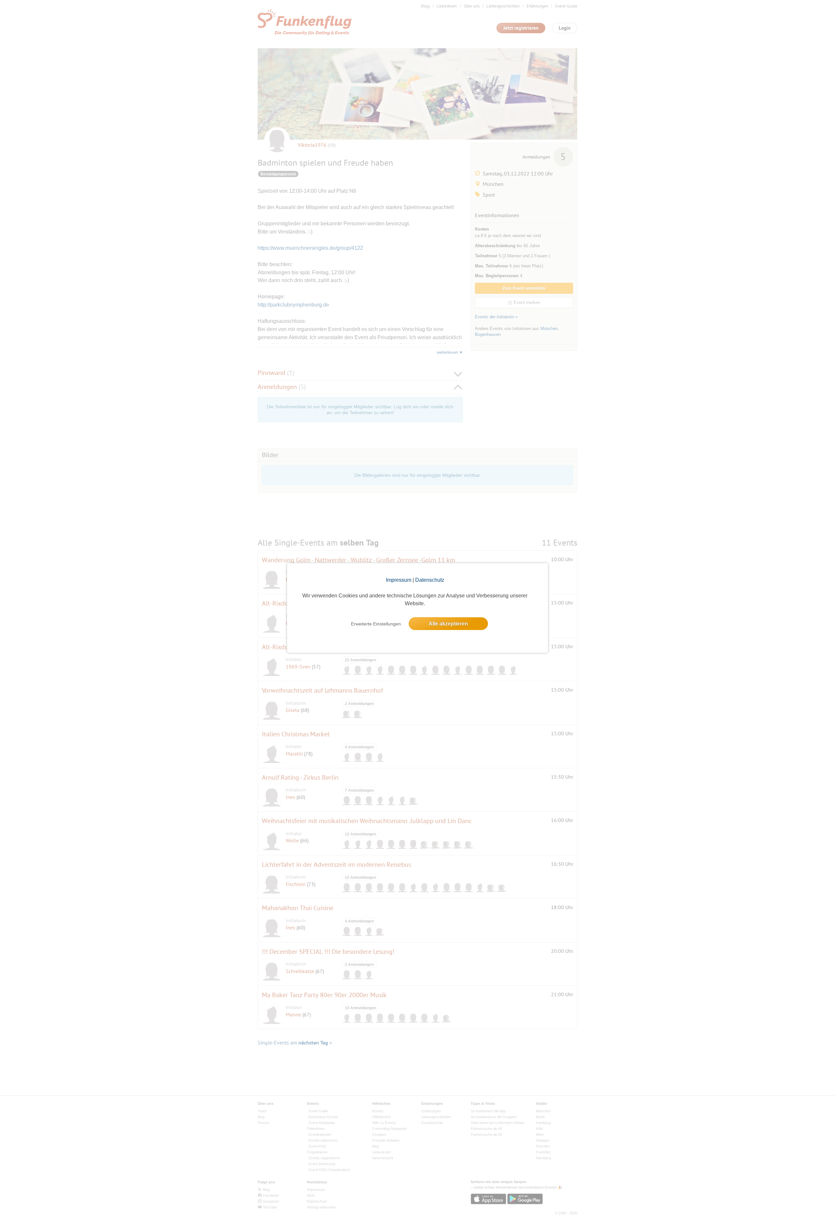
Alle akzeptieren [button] (448, 623)
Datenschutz (429, 580)
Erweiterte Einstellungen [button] (376, 623)
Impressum (398, 580)
